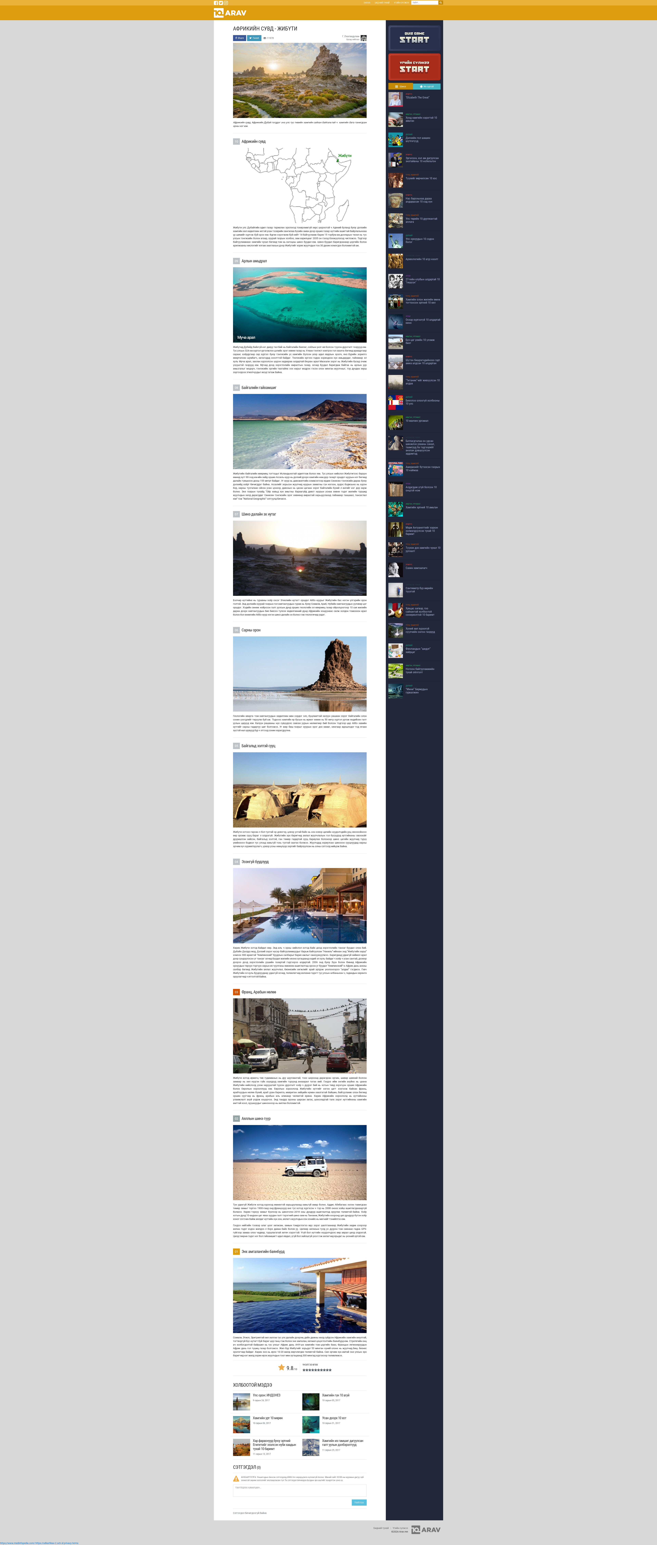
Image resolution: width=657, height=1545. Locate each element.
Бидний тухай (382, 2)
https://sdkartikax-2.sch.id (49, 1543)
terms (75, 1543)
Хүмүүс (409, 94)
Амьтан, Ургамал (413, 114)
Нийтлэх (359, 1502)
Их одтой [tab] (429, 86)
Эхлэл (367, 2)
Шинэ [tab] (403, 86)
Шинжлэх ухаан (413, 256)
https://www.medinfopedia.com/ (17, 1543)
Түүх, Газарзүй (412, 175)
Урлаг (408, 276)
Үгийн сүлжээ (401, 2)
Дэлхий (409, 134)
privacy (68, 1543)
